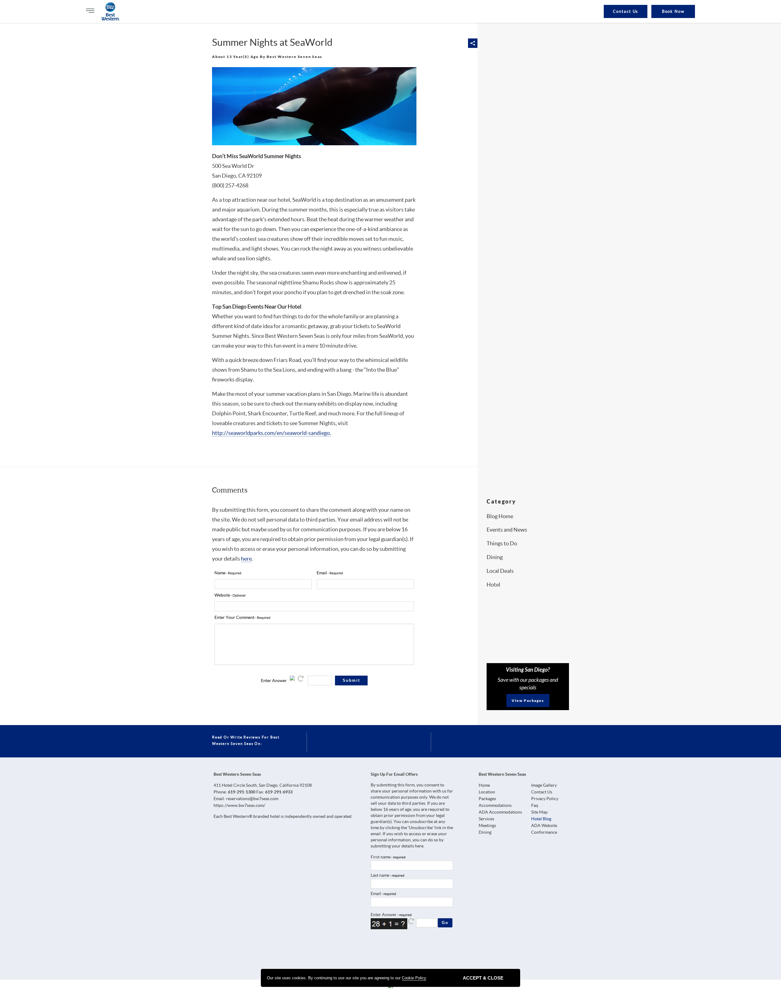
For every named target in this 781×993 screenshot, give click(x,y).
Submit (351, 680)
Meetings (487, 825)
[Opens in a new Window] (377, 950)
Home (484, 785)
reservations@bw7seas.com (252, 798)
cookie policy (414, 978)
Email (376, 893)
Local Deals (500, 571)
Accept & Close (483, 977)
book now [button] (673, 11)
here (246, 558)
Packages (487, 798)
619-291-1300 (241, 791)
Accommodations (495, 805)
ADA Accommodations (500, 812)
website (222, 595)
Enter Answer (274, 680)
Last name (380, 875)
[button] (472, 43)
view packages (528, 700)
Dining (495, 557)
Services (486, 818)
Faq (534, 805)
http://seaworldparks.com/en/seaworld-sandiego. (271, 433)
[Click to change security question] (301, 680)
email (322, 572)
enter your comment (234, 617)
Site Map (539, 812)
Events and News (507, 529)
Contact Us (626, 11)
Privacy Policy (544, 798)
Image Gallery (544, 785)
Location (487, 791)
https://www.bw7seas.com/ (239, 805)
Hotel (493, 584)
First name (380, 856)
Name (219, 572)
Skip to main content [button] (10, 9)
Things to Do (502, 543)
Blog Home (500, 516)
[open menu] (90, 11)
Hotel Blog (541, 818)
